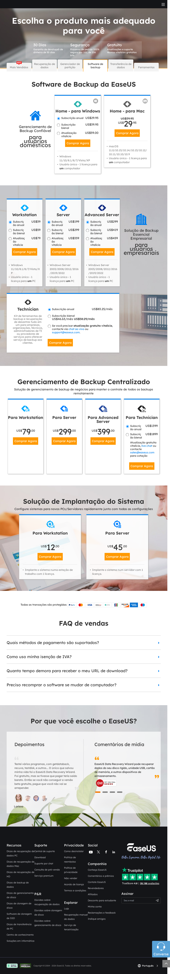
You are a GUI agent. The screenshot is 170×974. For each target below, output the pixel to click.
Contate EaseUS (97, 882)
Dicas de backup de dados (18, 884)
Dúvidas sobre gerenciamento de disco (47, 923)
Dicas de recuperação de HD (20, 874)
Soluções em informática (20, 940)
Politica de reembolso (70, 859)
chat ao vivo (76, 329)
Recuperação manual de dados (76, 916)
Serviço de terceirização (71, 927)
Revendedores (96, 888)
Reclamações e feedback (102, 912)
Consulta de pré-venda (47, 869)
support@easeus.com (66, 332)
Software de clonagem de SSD (19, 916)
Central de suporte (44, 851)
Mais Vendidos (19, 67)
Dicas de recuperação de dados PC (20, 853)
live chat (146, 445)
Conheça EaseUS (97, 869)
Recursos (14, 845)
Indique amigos (97, 918)
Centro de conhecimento (20, 934)
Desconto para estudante (102, 900)
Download (40, 857)
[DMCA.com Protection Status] (26, 965)
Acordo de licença (74, 884)
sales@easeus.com (142, 452)
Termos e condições (75, 890)
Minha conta (95, 906)
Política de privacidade (71, 870)
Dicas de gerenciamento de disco (20, 895)
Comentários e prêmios (101, 875)
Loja (66, 908)
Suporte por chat (43, 863)
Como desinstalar (74, 851)
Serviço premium (43, 875)
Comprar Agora (78, 143)
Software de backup (95, 65)
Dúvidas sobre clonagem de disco (48, 912)
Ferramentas (146, 67)
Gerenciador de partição (70, 65)
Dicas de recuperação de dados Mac (20, 863)
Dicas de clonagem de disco (19, 905)
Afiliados (93, 894)
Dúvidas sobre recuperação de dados (47, 902)
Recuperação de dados (44, 65)
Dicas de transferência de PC (19, 926)
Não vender (70, 878)
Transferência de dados (120, 65)
